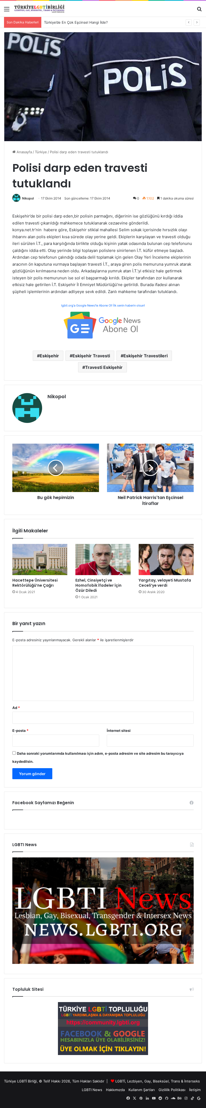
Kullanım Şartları (141, 1090)
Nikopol (28, 198)
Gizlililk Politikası (172, 1090)
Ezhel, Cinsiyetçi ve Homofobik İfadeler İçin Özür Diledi (98, 585)
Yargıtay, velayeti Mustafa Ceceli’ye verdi (165, 583)
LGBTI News (92, 1090)
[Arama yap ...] (199, 11)
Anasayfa (24, 152)
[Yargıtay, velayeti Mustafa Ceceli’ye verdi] (166, 559)
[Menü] (6, 11)
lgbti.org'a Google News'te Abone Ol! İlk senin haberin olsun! (103, 305)
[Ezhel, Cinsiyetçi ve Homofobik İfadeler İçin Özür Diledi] (102, 559)
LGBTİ (120, 1081)
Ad (16, 708)
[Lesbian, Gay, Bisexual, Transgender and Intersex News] (103, 962)
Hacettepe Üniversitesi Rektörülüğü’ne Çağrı (35, 583)
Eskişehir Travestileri (145, 355)
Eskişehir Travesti (91, 355)
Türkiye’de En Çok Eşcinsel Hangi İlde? (76, 22)
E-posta (20, 730)
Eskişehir (49, 355)
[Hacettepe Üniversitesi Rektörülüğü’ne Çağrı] (39, 559)
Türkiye (41, 152)
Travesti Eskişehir (104, 367)
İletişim (195, 1090)
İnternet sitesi (119, 730)
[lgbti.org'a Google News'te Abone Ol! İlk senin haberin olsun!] (103, 324)
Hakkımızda (115, 1090)
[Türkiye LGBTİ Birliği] (39, 9)
